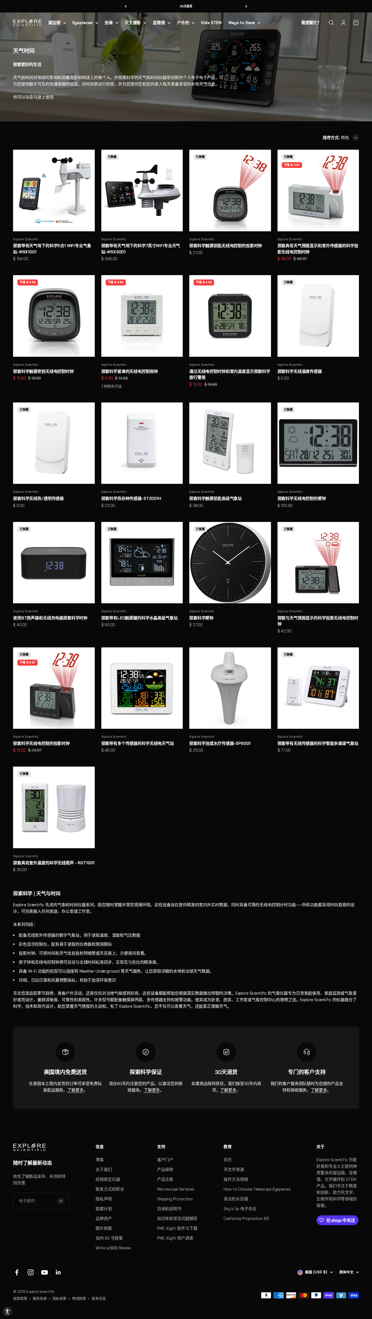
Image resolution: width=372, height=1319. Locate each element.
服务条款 (40, 1298)
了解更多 (75, 1090)
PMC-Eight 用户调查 (175, 1238)
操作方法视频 (236, 1179)
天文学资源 (234, 1169)
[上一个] (126, 6)
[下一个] (246, 6)
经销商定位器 (108, 1179)
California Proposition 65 (246, 1218)
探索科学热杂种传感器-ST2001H (131, 498)
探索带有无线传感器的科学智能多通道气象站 (318, 743)
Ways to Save (241, 22)
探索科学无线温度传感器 (300, 371)
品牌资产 (104, 1218)
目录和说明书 (169, 1209)
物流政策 (79, 1298)
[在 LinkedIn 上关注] (58, 1272)
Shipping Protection (175, 1199)
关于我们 (104, 1169)
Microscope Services (175, 1189)
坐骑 (109, 22)
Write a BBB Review (113, 1248)
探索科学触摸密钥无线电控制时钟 (43, 371)
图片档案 (104, 1228)
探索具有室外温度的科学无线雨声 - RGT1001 (53, 863)
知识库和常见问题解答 (177, 1218)
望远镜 (54, 22)
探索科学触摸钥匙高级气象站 (215, 498)
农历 (228, 1160)
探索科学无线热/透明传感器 (38, 498)
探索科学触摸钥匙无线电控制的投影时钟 (225, 245)
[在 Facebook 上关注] (16, 1272)
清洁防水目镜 (236, 1199)
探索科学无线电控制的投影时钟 (41, 743)
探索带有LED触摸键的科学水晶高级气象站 (139, 618)
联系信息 (99, 1298)
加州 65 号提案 (109, 1238)
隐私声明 (104, 1199)
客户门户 (165, 1160)
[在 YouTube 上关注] (44, 1272)
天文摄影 (133, 22)
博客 (100, 1160)
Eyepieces (82, 22)
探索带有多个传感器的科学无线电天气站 (137, 743)
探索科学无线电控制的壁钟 (302, 498)
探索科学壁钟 (201, 618)
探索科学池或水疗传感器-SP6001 (220, 743)
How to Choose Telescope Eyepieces (257, 1189)
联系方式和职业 (110, 1189)
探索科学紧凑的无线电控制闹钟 (129, 371)
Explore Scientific (25, 239)
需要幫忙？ (311, 22)
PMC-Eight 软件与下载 (177, 1228)
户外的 (183, 22)
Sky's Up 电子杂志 (240, 1209)
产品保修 (165, 1169)
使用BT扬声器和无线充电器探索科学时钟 (50, 618)
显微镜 (159, 22)
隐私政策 (59, 1298)
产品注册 (165, 1179)
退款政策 (20, 1298)
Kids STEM (211, 22)
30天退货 (186, 6)
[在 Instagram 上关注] (30, 1272)
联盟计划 (104, 1209)
